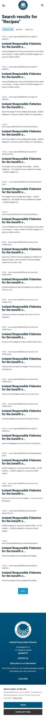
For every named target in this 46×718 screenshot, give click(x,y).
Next (23, 591)
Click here (23, 679)
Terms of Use (17, 698)
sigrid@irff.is (23, 653)
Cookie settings (23, 712)
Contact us (23, 658)
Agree (23, 705)
